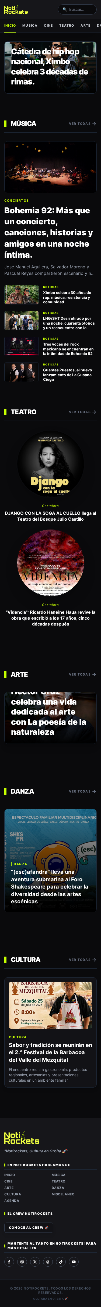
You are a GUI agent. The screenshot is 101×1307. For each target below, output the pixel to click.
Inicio (10, 25)
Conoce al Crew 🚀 (29, 1228)
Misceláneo (63, 1194)
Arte (85, 25)
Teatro (66, 25)
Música (29, 25)
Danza (58, 1188)
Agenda (11, 1201)
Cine (48, 25)
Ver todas (83, 123)
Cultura (12, 1194)
